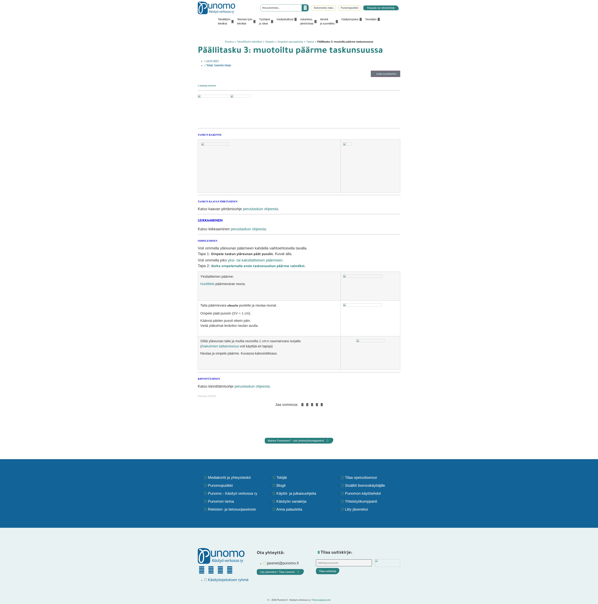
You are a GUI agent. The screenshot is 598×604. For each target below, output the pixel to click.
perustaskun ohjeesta (260, 209)
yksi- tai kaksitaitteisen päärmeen (255, 260)
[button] (225, 21)
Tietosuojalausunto (321, 600)
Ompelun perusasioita (290, 41)
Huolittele (207, 284)
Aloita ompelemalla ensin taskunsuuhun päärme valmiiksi (257, 266)
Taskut (310, 41)
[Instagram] (230, 570)
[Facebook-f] (202, 570)
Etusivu (229, 41)
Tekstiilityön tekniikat (249, 41)
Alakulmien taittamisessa (220, 346)
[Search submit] (305, 7)
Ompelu (269, 41)
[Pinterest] (211, 570)
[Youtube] (220, 570)
